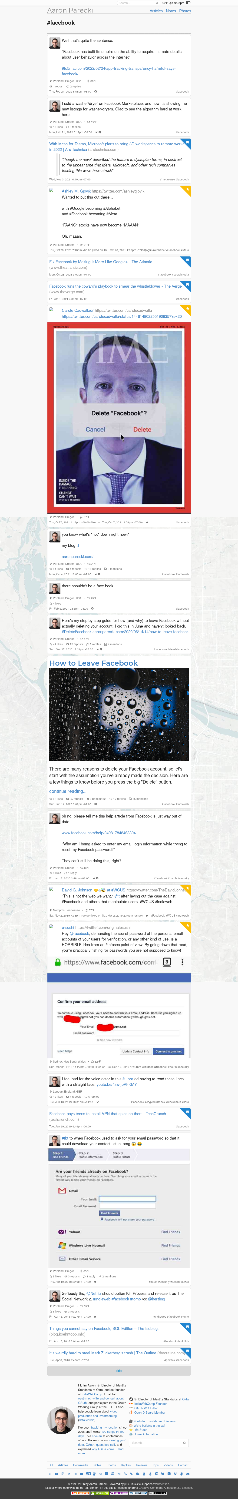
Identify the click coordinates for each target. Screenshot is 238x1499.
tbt (187, 1281)
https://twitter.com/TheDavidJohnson (157, 890)
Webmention (161, 1484)
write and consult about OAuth (101, 1400)
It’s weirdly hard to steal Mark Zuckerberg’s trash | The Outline (102, 1353)
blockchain (174, 1102)
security (184, 878)
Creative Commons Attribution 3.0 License (165, 1487)
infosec (148, 1067)
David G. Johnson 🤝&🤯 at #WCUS (93, 890)
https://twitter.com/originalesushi (103, 927)
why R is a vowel (103, 1449)
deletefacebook (179, 649)
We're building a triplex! (149, 1425)
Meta (186, 250)
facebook (183, 91)
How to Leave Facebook (93, 663)
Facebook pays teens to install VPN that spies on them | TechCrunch (107, 1113)
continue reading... (67, 791)
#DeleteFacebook (76, 631)
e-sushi (68, 927)
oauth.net (84, 1398)
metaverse (168, 179)
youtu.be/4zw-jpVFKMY (117, 1084)
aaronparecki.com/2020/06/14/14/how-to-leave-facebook (140, 631)
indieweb (183, 574)
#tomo (135, 1299)
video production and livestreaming (97, 1413)
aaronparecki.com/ (77, 556)
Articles (156, 10)
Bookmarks (81, 1465)
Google (147, 250)
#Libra (127, 1078)
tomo (186, 1316)
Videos (168, 1465)
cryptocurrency (155, 1102)
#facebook (120, 1299)
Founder (161, 1403)
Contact (183, 1465)
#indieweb (101, 1299)
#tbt (65, 1138)
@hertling (156, 1299)
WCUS (171, 915)
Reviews (141, 1465)
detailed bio (86, 1420)
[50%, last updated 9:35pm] (188, 2)
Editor (154, 1408)
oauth (173, 878)
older (119, 1370)
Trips (155, 1465)
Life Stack (140, 1429)
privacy (170, 1360)
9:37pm (179, 2)
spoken (97, 1436)
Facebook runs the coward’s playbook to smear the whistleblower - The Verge (115, 286)
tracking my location (104, 1427)
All (51, 1465)
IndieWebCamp (92, 1394)
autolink (184, 1341)
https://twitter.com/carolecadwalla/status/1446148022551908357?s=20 (122, 316)
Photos (185, 10)
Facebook (174, 250)
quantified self (105, 1444)
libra (186, 1102)
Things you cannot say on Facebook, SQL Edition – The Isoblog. (104, 1328)
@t (117, 896)
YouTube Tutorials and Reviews (155, 1421)
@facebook (79, 933)
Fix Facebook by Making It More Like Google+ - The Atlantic (100, 261)
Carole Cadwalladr (78, 310)
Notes (171, 10)
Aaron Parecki (70, 10)
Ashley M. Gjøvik (76, 191)
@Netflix (93, 1293)
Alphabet (159, 250)
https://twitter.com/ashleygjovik (118, 191)
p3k (126, 1484)
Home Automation (146, 1434)
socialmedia (181, 274)
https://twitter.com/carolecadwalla (123, 310)
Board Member (155, 1412)
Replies (126, 1465)
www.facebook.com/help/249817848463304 (99, 832)
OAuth (90, 1444)
